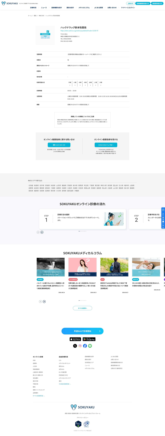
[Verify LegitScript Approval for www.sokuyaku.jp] (78, 424)
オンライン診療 (38, 357)
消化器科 (35, 378)
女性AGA (61, 369)
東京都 (97, 185)
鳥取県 (93, 188)
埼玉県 (86, 185)
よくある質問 (98, 7)
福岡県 (36, 191)
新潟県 (110, 185)
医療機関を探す (56, 7)
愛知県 (47, 188)
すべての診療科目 (38, 396)
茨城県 (69, 185)
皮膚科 (35, 363)
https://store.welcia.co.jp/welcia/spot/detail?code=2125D (78, 31)
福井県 (126, 185)
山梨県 (132, 185)
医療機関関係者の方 (143, 3)
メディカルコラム (84, 7)
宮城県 (47, 185)
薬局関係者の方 (157, 3)
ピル (60, 360)
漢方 (60, 381)
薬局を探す (70, 7)
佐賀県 (42, 191)
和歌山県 (87, 188)
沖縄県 (76, 191)
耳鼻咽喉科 (36, 369)
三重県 (53, 188)
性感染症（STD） (63, 375)
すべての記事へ (82, 308)
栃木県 (75, 185)
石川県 (121, 185)
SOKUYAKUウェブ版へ (105, 145)
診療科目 (33, 7)
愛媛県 (132, 188)
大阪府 (69, 188)
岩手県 (42, 185)
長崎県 (47, 191)
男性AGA (61, 366)
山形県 (58, 185)
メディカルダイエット (64, 363)
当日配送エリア (89, 362)
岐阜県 (36, 188)
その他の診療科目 (64, 384)
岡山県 (104, 188)
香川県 (126, 188)
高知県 (31, 191)
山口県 (115, 188)
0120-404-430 (60, 145)
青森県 (36, 185)
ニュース (44, 7)
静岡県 (42, 188)
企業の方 (130, 3)
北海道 (31, 185)
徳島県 (121, 188)
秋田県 (53, 185)
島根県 (99, 188)
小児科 (35, 366)
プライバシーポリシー (82, 417)
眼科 (34, 387)
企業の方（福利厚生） (117, 368)
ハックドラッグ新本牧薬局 (53, 15)
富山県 (115, 185)
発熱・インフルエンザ (38, 390)
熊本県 (53, 191)
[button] (44, 301)
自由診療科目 (63, 357)
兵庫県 (75, 188)
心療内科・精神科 (38, 372)
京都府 (64, 188)
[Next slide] (41, 232)
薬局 (35, 15)
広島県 (110, 188)
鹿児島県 (70, 191)
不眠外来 (35, 384)
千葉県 (91, 185)
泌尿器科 (35, 393)
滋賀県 (58, 188)
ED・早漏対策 (63, 372)
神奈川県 (41, 15)
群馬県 (80, 185)
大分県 (58, 191)
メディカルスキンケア (65, 378)
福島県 (64, 185)
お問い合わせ (112, 7)
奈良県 (80, 188)
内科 (34, 360)
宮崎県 (64, 191)
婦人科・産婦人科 (38, 375)
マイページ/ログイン (128, 7)
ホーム (30, 15)
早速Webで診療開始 (82, 331)
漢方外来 (35, 381)
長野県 (31, 188)
